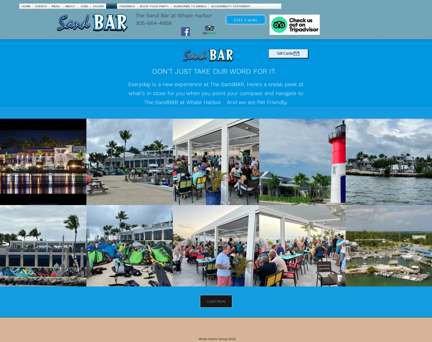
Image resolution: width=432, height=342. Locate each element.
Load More (216, 301)
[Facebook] (185, 31)
